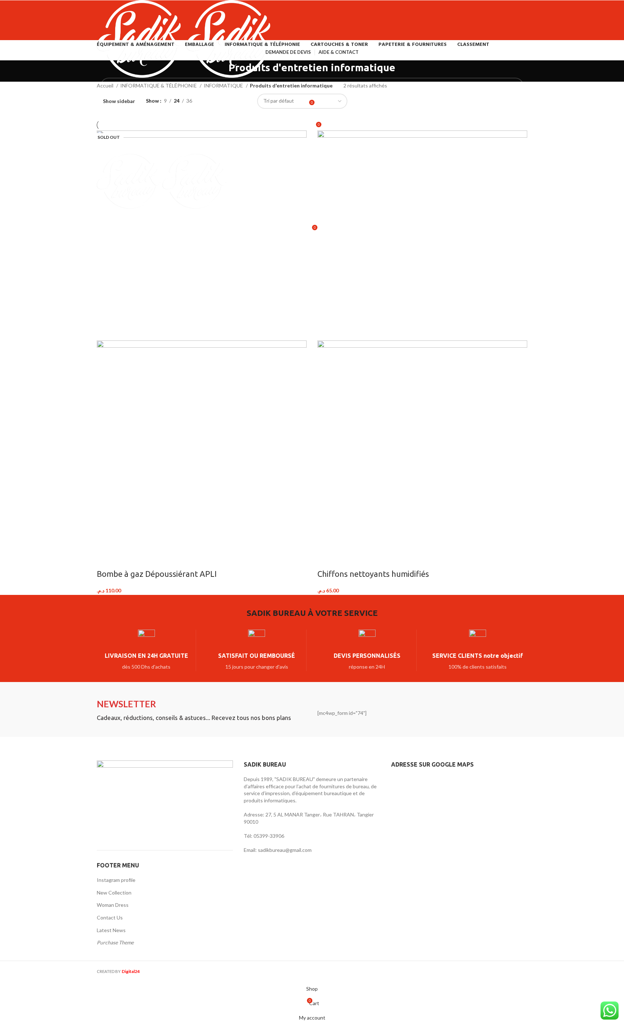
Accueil (105, 85)
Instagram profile (116, 880)
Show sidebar (119, 101)
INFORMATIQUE (224, 85)
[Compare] (106, 559)
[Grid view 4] (242, 101)
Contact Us (110, 917)
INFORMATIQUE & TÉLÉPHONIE (159, 85)
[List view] (208, 101)
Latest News (111, 930)
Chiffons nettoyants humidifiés (373, 573)
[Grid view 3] (231, 101)
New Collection (114, 892)
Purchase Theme (115, 942)
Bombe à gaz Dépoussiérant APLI (157, 573)
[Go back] (220, 71)
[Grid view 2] (220, 101)
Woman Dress (113, 905)
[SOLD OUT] (202, 235)
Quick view (125, 559)
